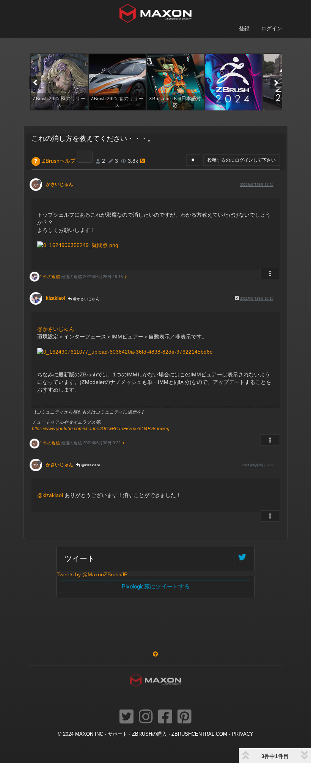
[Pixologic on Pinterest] (184, 717)
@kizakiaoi (90, 465)
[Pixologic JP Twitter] (126, 717)
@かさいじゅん (85, 299)
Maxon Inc (89, 734)
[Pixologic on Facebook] (165, 717)
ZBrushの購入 (149, 734)
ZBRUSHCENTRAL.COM (199, 734)
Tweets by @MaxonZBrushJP (92, 574)
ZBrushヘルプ (58, 161)
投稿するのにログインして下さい (241, 160)
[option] (58, 81)
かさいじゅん (59, 184)
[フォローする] (242, 557)
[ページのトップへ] (155, 654)
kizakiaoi (55, 298)
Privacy (242, 734)
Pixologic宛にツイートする (156, 586)
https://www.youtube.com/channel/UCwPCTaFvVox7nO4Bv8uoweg (101, 428)
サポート (117, 734)
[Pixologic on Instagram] (146, 717)
